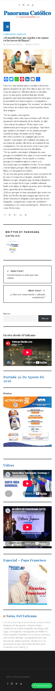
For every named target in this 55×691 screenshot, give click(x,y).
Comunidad (9, 34)
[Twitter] (28, 5)
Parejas (21, 34)
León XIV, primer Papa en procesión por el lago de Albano (27, 622)
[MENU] (6, 26)
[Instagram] (23, 5)
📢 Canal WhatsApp (42, 686)
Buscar (6, 313)
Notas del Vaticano (21, 616)
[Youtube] (33, 5)
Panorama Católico (14, 44)
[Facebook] (19, 5)
